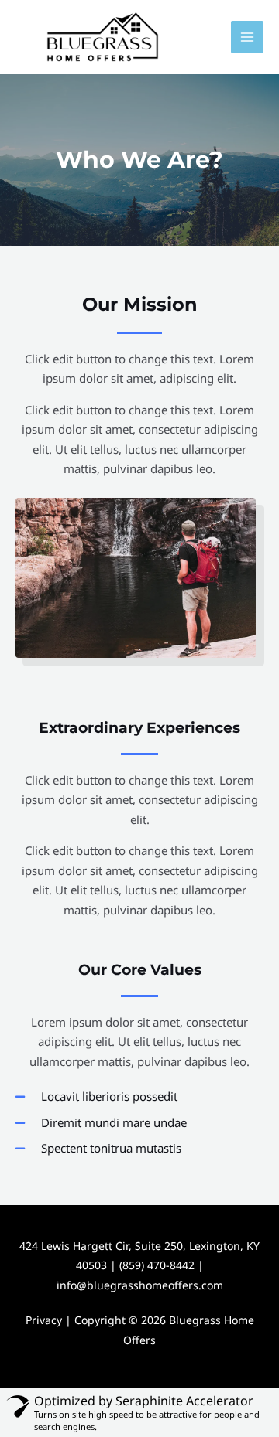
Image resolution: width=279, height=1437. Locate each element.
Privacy (44, 1320)
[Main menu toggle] (247, 37)
